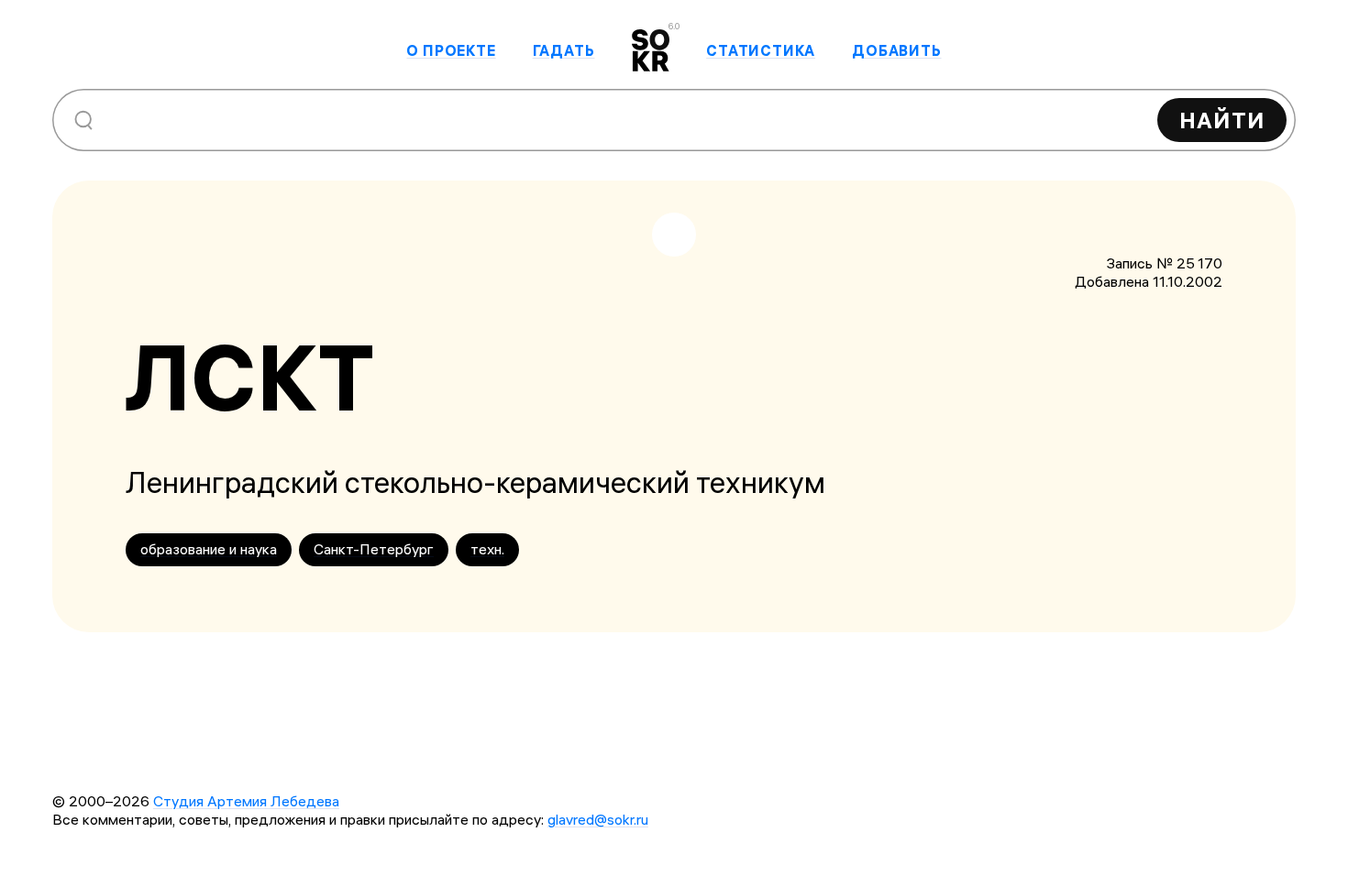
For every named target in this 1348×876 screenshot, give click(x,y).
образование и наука (208, 549)
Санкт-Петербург (374, 549)
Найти (1222, 120)
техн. (487, 549)
